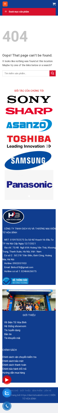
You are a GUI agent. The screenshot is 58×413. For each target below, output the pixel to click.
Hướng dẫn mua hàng (13, 372)
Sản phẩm (37, 391)
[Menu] (5, 4)
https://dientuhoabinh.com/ (35, 395)
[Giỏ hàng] (54, 4)
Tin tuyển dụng (11, 330)
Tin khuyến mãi (11, 338)
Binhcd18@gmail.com (22, 267)
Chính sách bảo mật (13, 361)
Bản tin (7, 334)
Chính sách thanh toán (14, 364)
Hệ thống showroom (14, 326)
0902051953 (20, 263)
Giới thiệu (25, 391)
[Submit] (52, 73)
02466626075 (29, 271)
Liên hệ (47, 391)
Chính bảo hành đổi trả (14, 368)
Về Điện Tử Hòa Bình (14, 322)
